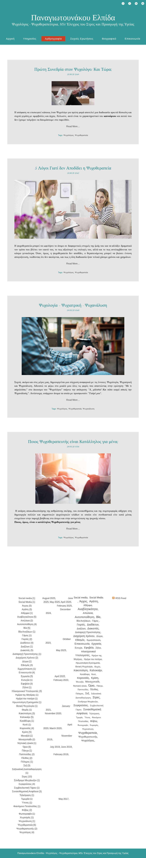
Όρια (91, 685)
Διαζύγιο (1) (27, 646)
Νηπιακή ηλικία (80, 686)
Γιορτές (81, 624)
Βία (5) (27, 628)
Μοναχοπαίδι (92, 681)
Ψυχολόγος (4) (26, 832)
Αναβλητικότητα (88, 609)
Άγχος (83, 601)
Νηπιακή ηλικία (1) (27, 743)
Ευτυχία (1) (27, 680)
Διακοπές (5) (26, 650)
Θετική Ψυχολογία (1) (26, 706)
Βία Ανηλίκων (83, 621)
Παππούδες (83, 690)
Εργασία (96, 643)
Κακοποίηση (81, 670)
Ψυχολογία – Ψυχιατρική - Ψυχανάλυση (73, 305)
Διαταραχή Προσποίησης (88, 632)
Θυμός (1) (27, 710)
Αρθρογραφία (53, 38)
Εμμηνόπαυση (93, 640)
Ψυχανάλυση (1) (27, 821)
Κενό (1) (27, 724)
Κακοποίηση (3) (27, 713)
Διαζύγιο (81, 628)
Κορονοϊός (83, 678)
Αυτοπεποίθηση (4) (27, 624)
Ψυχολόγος (68, 135)
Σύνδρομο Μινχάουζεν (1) (27, 780)
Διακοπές (93, 628)
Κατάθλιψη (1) (27, 721)
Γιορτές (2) (27, 639)
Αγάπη (93, 601)
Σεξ (87, 693)
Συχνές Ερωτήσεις (81, 38)
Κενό (93, 674)
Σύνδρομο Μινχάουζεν (88, 702)
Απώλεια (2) (27, 620)
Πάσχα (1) (27, 750)
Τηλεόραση (94, 714)
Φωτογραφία (83, 725)
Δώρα (99, 636)
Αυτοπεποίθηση (84, 616)
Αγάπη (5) (27, 609)
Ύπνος (87, 717)
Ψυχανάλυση (88, 409)
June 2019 (66, 747)
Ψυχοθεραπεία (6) (27, 825)
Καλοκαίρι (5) (27, 717)
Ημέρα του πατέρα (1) (27, 698)
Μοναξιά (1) (27, 736)
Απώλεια (88, 613)
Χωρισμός (94, 725)
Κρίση (94, 677)
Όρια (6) (27, 747)
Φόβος (93, 721)
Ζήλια (98, 648)
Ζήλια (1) (26, 687)
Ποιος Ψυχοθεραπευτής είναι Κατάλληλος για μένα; (73, 441)
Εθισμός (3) (27, 665)
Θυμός (97, 667)
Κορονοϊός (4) (27, 728)
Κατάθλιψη (85, 674)
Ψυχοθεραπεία (81, 135)
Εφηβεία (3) (27, 684)
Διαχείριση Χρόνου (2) (27, 658)
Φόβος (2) (27, 810)
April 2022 (60, 676)
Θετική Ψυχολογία (84, 666)
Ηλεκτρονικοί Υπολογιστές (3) (27, 691)
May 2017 (64, 799)
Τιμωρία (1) (27, 799)
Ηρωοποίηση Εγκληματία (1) (26, 702)
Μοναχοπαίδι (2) (27, 739)
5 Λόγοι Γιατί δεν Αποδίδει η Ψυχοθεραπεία (73, 168)
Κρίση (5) (27, 732)
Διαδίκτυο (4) (26, 643)
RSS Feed (120, 598)
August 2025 (48, 598)
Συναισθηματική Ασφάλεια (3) (27, 791)
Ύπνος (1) (27, 802)
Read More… (73, 126)
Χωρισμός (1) (27, 817)
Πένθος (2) (26, 758)
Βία (98, 616)
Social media (80, 597)
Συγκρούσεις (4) (27, 784)
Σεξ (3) (27, 765)
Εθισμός (80, 639)
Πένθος (94, 689)
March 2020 (56, 728)
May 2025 (55, 602)
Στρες (96, 697)
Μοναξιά (79, 682)
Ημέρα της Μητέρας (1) (26, 695)
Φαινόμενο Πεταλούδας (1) (26, 806)
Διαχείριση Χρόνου (83, 636)
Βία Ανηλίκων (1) (26, 631)
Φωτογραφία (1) (27, 814)
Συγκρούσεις (81, 705)
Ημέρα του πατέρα (93, 659)
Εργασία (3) (27, 676)
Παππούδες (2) (27, 754)
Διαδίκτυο (93, 624)
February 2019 (60, 754)
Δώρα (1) (27, 661)
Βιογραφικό (109, 38)
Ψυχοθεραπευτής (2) (26, 828)
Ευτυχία (78, 648)
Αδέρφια (88, 605)
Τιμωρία (79, 717)
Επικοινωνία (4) (27, 672)
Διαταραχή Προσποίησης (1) (27, 654)
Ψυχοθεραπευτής (87, 736)
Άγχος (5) (27, 605)
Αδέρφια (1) (27, 613)
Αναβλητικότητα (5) (26, 617)
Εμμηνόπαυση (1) (27, 669)
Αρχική (10, 38)
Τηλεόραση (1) (27, 795)
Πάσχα (100, 686)
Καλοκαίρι (96, 670)
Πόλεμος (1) (27, 762)
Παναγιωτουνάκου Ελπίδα (73, 17)
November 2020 (53, 713)
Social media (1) (27, 598)
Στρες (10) (27, 776)
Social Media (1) (27, 602)
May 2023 (61, 650)
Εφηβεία (89, 647)
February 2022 (60, 680)
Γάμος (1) (27, 635)
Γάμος (95, 621)
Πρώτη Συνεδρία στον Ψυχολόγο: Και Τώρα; (73, 69)
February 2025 (64, 605)
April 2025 (66, 602)
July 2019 (55, 747)
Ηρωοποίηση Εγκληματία (88, 663)
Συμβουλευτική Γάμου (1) (26, 788)
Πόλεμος (79, 694)
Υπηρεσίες (29, 38)
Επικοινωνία (132, 38)
